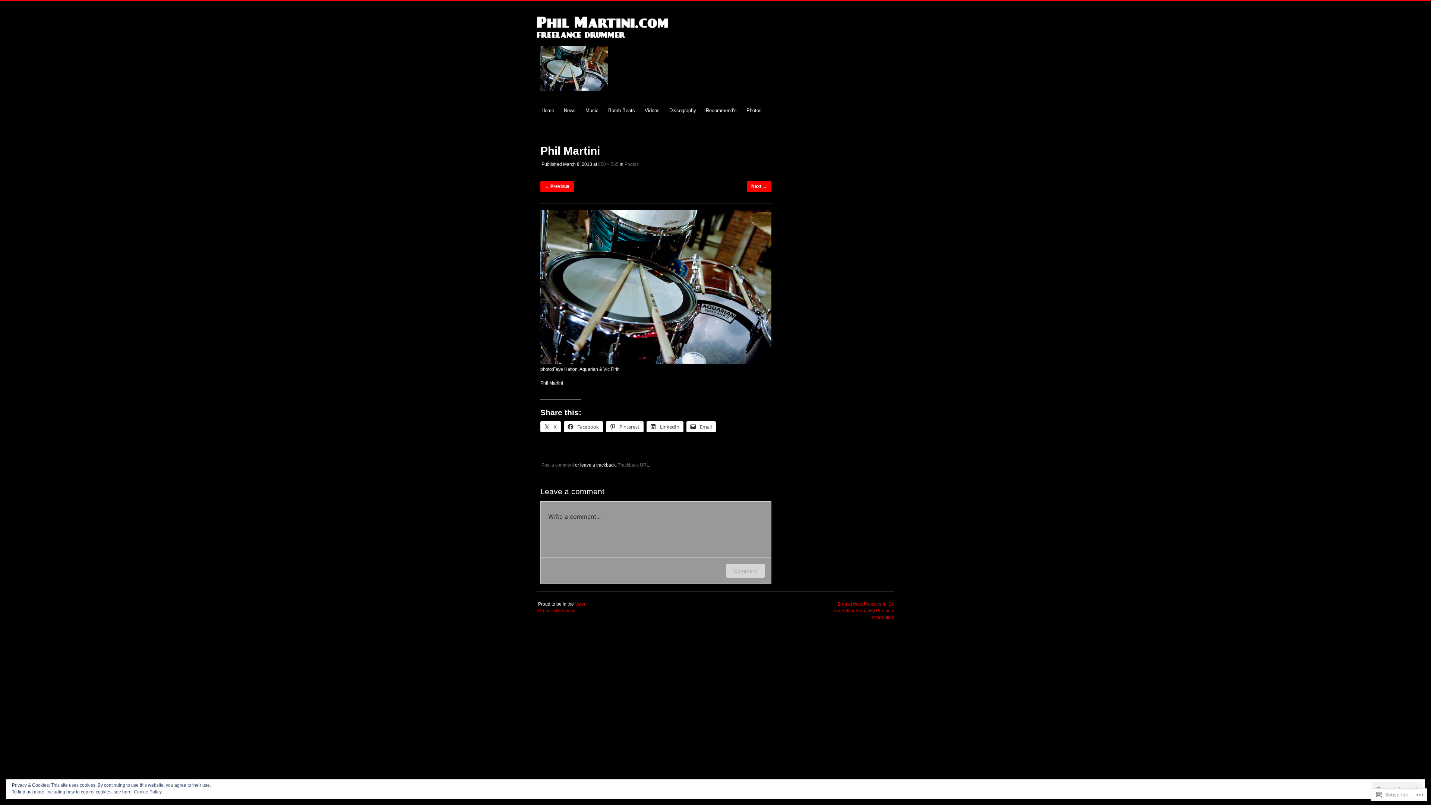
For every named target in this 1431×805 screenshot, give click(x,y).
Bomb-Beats (621, 110)
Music (591, 110)
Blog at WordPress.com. (862, 604)
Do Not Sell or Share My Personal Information (863, 611)
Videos (652, 110)
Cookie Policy (148, 792)
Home (547, 110)
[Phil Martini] (655, 362)
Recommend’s (721, 110)
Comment (745, 571)
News (570, 110)
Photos (754, 110)
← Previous (557, 186)
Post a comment (557, 465)
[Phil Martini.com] (602, 41)
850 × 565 (608, 164)
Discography (682, 110)
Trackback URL (633, 465)
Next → (759, 186)
